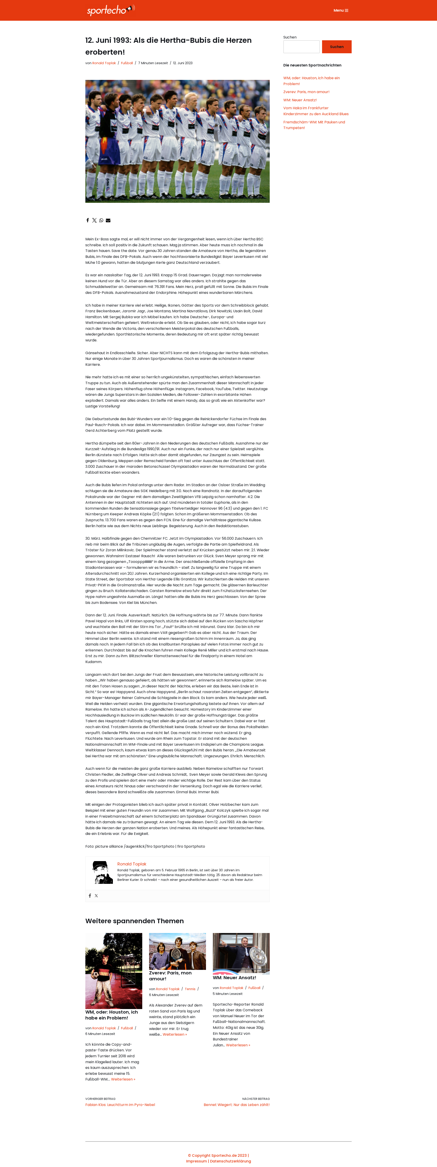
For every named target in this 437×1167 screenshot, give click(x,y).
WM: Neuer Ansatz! (235, 977)
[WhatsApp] (101, 220)
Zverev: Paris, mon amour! (170, 976)
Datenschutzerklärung (230, 1161)
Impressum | (198, 1161)
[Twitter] (94, 220)
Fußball (127, 63)
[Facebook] (87, 220)
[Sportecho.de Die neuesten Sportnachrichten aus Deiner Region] (111, 10)
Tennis (190, 989)
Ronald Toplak (104, 63)
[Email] (108, 220)
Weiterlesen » (123, 1079)
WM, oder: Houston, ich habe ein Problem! (111, 1015)
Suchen (290, 37)
